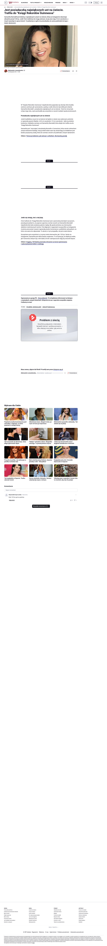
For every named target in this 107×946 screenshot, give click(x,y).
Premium (57, 2)
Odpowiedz (12, 500)
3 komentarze (66, 71)
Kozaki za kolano (32, 909)
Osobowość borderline (83, 913)
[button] (90, 3)
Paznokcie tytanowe (83, 911)
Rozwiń (49, 161)
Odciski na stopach (8, 922)
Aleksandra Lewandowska (15, 70)
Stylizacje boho (32, 922)
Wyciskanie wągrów (58, 918)
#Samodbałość (42, 298)
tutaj (33, 942)
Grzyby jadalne (82, 920)
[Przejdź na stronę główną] (6, 3)
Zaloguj (96, 2)
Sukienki (80, 922)
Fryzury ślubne (32, 911)
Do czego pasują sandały (34, 915)
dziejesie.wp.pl (58, 369)
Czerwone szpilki (57, 915)
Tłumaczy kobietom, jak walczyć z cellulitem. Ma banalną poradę (46, 136)
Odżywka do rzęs (57, 909)
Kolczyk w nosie (57, 920)
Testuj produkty (35, 2)
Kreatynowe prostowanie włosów (11, 911)
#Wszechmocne (48, 2)
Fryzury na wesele (82, 909)
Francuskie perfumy (8, 909)
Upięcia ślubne (82, 916)
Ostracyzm (81, 918)
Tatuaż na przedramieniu (59, 922)
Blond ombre (6, 913)
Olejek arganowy (7, 915)
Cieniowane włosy (57, 911)
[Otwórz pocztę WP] (86, 2)
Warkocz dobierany (83, 915)
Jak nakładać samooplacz (9, 920)
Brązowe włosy (57, 916)
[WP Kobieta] (15, 2)
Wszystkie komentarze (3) (40, 506)
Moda (64, 2)
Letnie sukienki (32, 913)
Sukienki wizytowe (33, 920)
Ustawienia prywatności (77, 932)
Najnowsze (24, 2)
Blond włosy (6, 916)
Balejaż (55, 913)
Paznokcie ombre (7, 918)
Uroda (71, 2)
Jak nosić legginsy (33, 916)
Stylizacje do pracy (33, 918)
